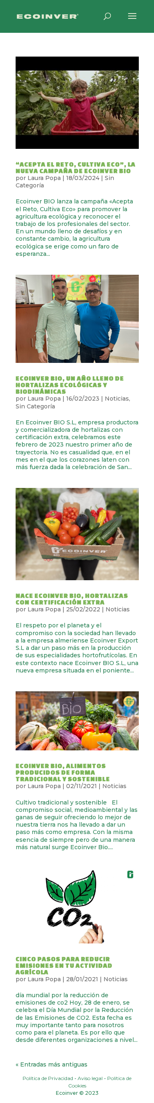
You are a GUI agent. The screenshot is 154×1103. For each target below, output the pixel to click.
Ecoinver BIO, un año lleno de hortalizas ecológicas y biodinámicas (70, 385)
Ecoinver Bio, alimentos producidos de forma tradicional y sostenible (63, 772)
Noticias (117, 398)
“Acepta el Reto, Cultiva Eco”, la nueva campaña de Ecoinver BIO (76, 167)
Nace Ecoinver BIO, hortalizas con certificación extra (72, 599)
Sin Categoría (35, 406)
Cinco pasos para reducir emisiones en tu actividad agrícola (64, 965)
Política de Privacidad (48, 1078)
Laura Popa (44, 178)
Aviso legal (90, 1078)
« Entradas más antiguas (51, 1064)
